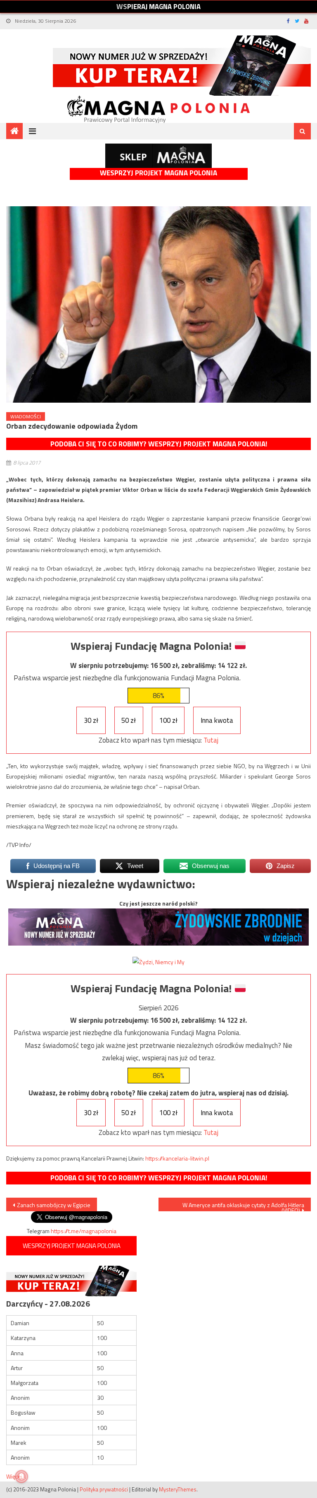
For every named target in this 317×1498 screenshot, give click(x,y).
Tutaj (210, 740)
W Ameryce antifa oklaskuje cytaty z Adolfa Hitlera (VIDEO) (243, 1206)
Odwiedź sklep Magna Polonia (158, 156)
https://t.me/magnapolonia (83, 1231)
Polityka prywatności (104, 1489)
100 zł (168, 720)
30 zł (91, 720)
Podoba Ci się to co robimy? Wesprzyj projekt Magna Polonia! (158, 444)
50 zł (128, 720)
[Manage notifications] (21, 1476)
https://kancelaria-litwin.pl (177, 1158)
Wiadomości (25, 416)
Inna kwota (217, 720)
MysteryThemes (177, 1489)
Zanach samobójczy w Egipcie (53, 1205)
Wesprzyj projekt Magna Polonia (158, 173)
